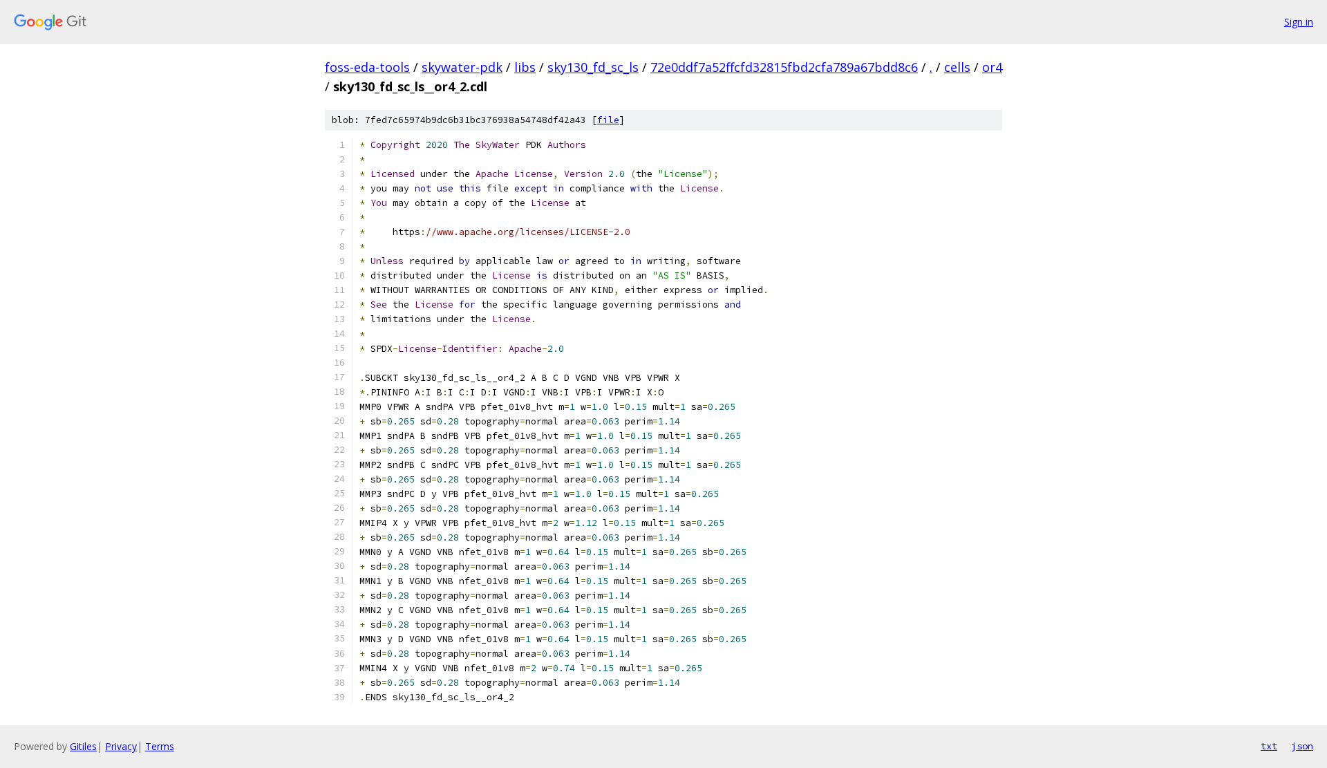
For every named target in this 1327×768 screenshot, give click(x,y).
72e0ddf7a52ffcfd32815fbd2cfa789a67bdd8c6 (784, 67)
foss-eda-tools (367, 67)
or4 (992, 67)
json (1302, 746)
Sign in (1298, 21)
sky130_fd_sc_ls (593, 67)
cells (957, 67)
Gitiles (83, 746)
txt (1269, 746)
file (608, 120)
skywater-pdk (462, 67)
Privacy (121, 746)
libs (525, 67)
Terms (159, 746)
